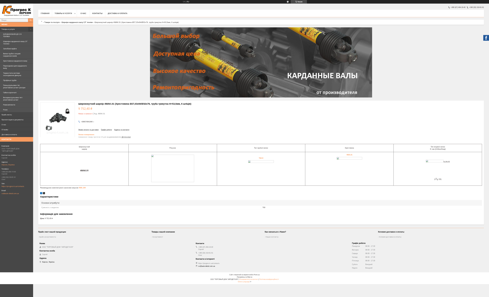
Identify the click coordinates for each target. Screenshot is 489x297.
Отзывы (5, 129)
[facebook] (41, 194)
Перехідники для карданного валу (15, 67)
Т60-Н (261, 158)
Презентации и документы (13, 119)
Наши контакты (272, 237)
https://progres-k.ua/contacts (13, 186)
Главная (45, 13)
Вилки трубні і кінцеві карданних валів (12, 54)
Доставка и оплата (9, 134)
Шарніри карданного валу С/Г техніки (15, 42)
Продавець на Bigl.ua (244, 277)
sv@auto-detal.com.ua (10, 193)
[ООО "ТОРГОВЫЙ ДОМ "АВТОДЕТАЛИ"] (16, 9)
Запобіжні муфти (10, 48)
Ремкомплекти (9, 105)
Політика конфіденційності (269, 279)
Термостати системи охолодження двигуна (12, 74)
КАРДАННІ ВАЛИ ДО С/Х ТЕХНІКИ (12, 35)
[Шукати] (30, 20)
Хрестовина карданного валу (15, 61)
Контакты (97, 13)
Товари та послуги (52, 22)
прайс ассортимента (47, 237)
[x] (44, 194)
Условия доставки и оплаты (390, 237)
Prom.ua (257, 275)
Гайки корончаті (10, 92)
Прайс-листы (7, 115)
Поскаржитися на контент (248, 279)
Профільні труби (9, 80)
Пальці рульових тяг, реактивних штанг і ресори (14, 86)
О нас (4, 124)
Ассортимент (157, 237)
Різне (5, 110)
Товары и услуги (8, 29)
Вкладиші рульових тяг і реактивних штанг (13, 98)
